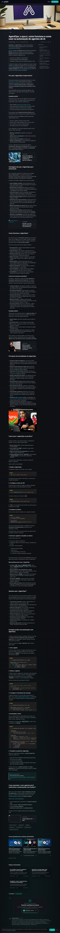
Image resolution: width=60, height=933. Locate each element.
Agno (11, 398)
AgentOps (27, 825)
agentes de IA (21, 825)
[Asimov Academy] (6, 1)
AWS (18, 137)
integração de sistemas (14, 829)
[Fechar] (57, 930)
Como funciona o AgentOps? (44, 52)
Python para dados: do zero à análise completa (29, 849)
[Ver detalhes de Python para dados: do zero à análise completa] (36, 855)
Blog (11, 32)
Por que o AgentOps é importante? (43, 47)
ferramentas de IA (28, 827)
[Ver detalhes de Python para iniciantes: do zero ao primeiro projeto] (21, 855)
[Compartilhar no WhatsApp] (48, 42)
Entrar (49, 1)
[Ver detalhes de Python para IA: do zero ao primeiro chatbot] (50, 855)
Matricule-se (55, 1)
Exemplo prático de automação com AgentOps (44, 64)
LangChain (19, 398)
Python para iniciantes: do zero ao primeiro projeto (14, 849)
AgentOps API (12, 827)
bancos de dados (16, 372)
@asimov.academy (14, 774)
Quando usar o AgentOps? (44, 61)
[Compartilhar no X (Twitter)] (50, 42)
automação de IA (19, 827)
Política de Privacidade (11, 930)
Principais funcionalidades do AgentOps (44, 55)
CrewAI (14, 398)
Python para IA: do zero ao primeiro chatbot (44, 849)
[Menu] (2, 1)
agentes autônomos (13, 825)
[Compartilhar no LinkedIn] (46, 42)
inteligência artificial (14, 81)
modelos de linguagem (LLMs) (23, 104)
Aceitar (52, 929)
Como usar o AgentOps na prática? (44, 59)
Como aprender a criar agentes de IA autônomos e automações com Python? (44, 67)
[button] (35, 473)
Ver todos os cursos (12, 858)
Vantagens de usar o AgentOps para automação (44, 50)
